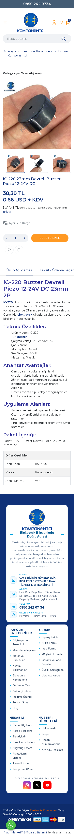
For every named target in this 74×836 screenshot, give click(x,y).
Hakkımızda (49, 728)
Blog (15, 708)
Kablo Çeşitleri (22, 691)
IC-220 (8, 302)
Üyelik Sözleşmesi (53, 669)
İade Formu (49, 648)
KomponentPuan (23, 769)
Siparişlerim (20, 736)
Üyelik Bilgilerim (22, 725)
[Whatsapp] (11, 825)
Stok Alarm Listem (24, 742)
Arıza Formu (49, 642)
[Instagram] (27, 785)
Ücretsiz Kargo (51, 675)
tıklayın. (8, 211)
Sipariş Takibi (50, 637)
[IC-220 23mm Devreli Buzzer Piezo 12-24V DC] (37, 115)
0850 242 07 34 (31, 607)
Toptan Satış (20, 702)
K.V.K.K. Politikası (53, 749)
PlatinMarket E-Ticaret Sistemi (25, 832)
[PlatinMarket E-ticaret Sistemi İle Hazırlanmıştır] (19, 819)
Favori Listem (21, 763)
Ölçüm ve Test (22, 685)
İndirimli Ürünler (22, 696)
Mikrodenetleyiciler (24, 650)
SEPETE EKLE (50, 238)
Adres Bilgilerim (22, 730)
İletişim (46, 734)
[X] (37, 785)
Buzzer (22, 337)
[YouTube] (47, 785)
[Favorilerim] (60, 22)
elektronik (24, 314)
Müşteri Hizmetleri (53, 654)
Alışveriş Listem (22, 747)
